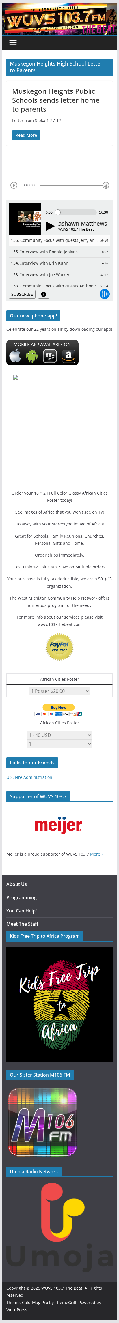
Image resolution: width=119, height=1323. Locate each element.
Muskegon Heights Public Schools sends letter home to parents (56, 100)
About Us (16, 884)
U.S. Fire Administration (29, 777)
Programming (21, 897)
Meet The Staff (22, 924)
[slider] (106, 185)
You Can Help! (21, 910)
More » (96, 854)
